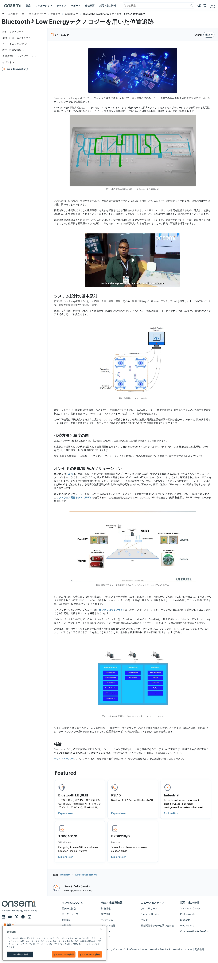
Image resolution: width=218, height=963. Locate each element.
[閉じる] (101, 929)
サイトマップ (117, 949)
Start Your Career (190, 908)
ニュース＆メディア (13, 44)
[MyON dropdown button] (200, 5)
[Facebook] (23, 917)
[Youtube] (10, 917)
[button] (191, 5)
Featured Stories (150, 914)
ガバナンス (107, 919)
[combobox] (155, 6)
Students (185, 919)
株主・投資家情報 (11, 50)
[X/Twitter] (17, 917)
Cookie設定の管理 (20, 954)
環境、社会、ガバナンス (15, 37)
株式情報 (106, 914)
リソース (106, 936)
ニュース (106, 931)
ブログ (144, 919)
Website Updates (182, 949)
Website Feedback (160, 949)
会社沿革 (66, 925)
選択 (208, 34)
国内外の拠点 (69, 908)
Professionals (187, 914)
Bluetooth (65, 874)
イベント (7, 62)
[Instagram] (29, 917)
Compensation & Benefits (194, 931)
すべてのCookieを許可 (90, 954)
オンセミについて (11, 31)
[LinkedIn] (4, 917)
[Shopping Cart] (206, 5)
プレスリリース (149, 908)
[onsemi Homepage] (12, 5)
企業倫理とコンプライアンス (17, 56)
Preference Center (137, 949)
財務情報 (106, 908)
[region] (54, 943)
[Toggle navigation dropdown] (23, 32)
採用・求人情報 (189, 902)
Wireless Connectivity (86, 874)
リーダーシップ (70, 914)
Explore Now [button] (65, 813)
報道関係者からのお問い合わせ (157, 925)
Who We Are (187, 925)
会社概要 (66, 919)
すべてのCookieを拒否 (64, 954)
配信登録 (199, 949)
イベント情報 (108, 925)
